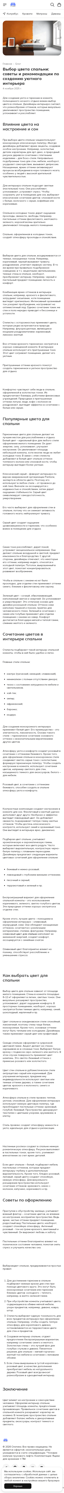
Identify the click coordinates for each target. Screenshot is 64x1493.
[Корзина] (59, 5)
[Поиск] (52, 5)
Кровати (27, 13)
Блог (18, 63)
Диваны (56, 13)
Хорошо (17, 1486)
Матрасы (42, 13)
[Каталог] (5, 5)
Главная (7, 63)
